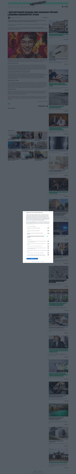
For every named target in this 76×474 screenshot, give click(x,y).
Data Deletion (33, 261)
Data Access (38, 261)
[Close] (51, 212)
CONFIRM (32, 258)
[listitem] (38, 226)
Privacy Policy (42, 261)
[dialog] (38, 237)
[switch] (48, 228)
